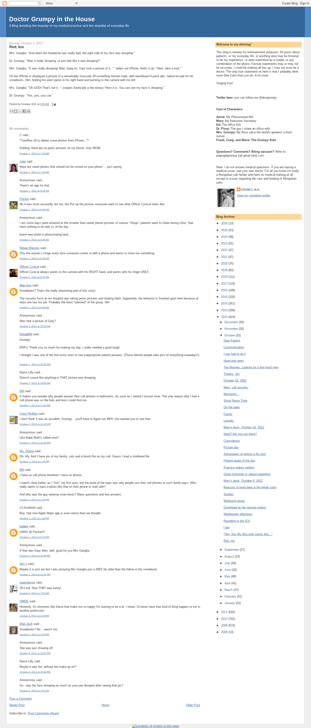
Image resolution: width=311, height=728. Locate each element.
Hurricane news (234, 360)
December (231, 322)
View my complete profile (253, 195)
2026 (224, 223)
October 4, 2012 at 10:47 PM (35, 653)
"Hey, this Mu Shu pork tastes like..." (248, 534)
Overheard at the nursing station (245, 507)
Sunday (229, 494)
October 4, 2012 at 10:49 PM (35, 672)
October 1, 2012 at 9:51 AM (34, 277)
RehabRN (26, 334)
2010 (224, 619)
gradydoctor (27, 582)
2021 (224, 257)
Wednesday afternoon (238, 514)
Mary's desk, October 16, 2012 (244, 427)
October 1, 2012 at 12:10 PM (35, 424)
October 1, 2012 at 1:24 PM (34, 499)
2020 (224, 263)
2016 (224, 290)
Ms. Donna (27, 451)
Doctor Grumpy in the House (52, 19)
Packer (24, 199)
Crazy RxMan (29, 413)
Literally (229, 420)
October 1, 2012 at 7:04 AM (34, 153)
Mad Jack (26, 624)
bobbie (24, 526)
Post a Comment (20, 698)
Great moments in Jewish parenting (247, 474)
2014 (224, 303)
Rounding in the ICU (237, 521)
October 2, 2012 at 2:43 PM (34, 634)
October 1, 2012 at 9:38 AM (34, 258)
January (230, 603)
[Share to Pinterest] (28, 111)
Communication (234, 347)
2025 (224, 230)
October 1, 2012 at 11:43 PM (35, 574)
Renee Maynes (29, 248)
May (227, 576)
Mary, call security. (236, 387)
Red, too (16, 47)
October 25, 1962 (235, 380)
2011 (224, 612)
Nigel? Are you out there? (240, 434)
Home (105, 705)
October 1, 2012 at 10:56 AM (35, 383)
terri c (23, 564)
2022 (224, 250)
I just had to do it (235, 354)
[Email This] (11, 111)
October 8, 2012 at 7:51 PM (34, 690)
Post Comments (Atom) (43, 713)
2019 (224, 270)
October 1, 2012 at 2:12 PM (34, 537)
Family (228, 414)
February (230, 596)
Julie (23, 161)
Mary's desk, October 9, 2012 (243, 480)
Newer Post (17, 705)
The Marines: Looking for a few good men (251, 367)
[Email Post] (53, 104)
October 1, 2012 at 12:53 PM (35, 443)
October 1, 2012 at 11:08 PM (35, 556)
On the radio (232, 407)
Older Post (193, 705)
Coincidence (232, 441)
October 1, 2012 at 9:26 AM (34, 209)
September (232, 549)
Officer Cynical (29, 266)
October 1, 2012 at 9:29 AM (34, 239)
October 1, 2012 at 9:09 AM (34, 191)
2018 (224, 276)
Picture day (231, 447)
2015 (224, 297)
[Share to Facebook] (24, 111)
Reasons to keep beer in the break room (250, 487)
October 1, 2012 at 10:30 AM (35, 364)
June (228, 569)
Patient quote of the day (239, 460)
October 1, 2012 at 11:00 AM (35, 405)
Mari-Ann (25, 285)
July (227, 563)
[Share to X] (20, 111)
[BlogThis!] (15, 111)
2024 (224, 236)
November (231, 328)
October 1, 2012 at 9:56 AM (34, 307)
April (227, 583)
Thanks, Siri (232, 374)
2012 (224, 317)
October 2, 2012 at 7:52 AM (34, 593)
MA (22, 391)
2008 (224, 632)
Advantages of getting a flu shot (245, 454)
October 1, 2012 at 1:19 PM (34, 461)
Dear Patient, (232, 340)
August (229, 556)
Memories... (231, 394)
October (230, 335)
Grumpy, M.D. (250, 189)
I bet (226, 527)
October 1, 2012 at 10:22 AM (35, 326)
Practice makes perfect (239, 467)
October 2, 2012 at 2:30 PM (34, 616)
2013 (224, 310)
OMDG (24, 601)
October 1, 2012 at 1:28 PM (34, 518)
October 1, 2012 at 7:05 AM (34, 172)
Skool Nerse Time (235, 400)
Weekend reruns (234, 501)
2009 (224, 625)
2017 (224, 283)
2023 (224, 243)
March (229, 590)
